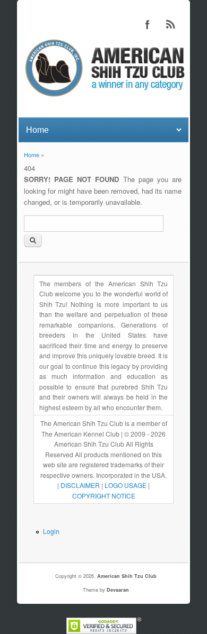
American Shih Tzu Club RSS (171, 24)
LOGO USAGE (125, 485)
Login (51, 531)
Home (31, 154)
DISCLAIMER (80, 485)
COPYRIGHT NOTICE (103, 495)
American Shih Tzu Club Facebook (147, 24)
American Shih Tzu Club (127, 576)
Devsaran (118, 589)
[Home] (103, 98)
